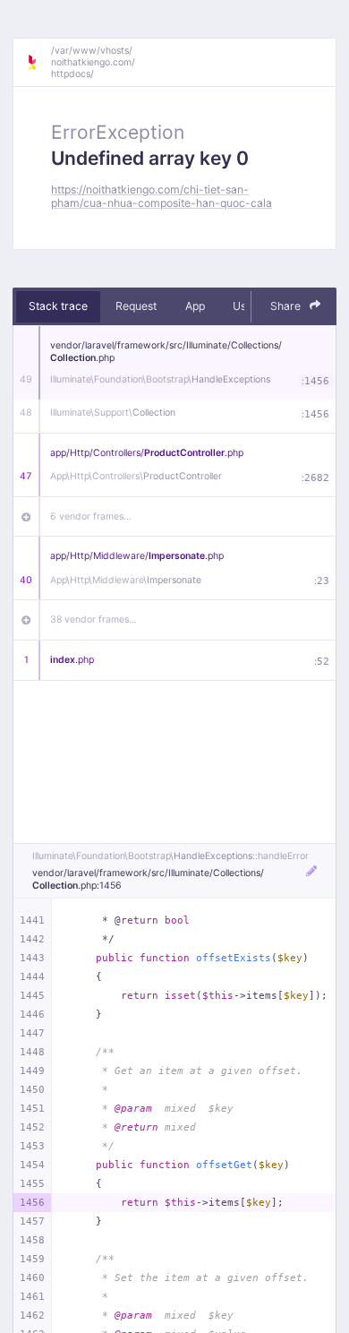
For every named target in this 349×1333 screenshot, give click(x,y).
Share (286, 306)
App (195, 306)
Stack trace (58, 306)
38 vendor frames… (93, 619)
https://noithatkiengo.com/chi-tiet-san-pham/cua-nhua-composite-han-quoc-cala (161, 196)
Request (136, 306)
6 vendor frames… (91, 516)
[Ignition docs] (38, 63)
